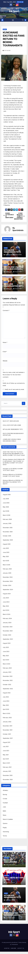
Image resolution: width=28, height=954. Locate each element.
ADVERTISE (6, 948)
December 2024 (8, 577)
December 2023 (7, 626)
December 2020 (8, 775)
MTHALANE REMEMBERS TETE (12, 251)
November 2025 (8, 531)
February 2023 (7, 668)
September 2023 (8, 639)
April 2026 (6, 511)
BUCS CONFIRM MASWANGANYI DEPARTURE (11, 915)
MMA (4, 811)
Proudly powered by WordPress (10, 942)
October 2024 (7, 585)
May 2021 (6, 755)
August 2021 (6, 742)
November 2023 (8, 631)
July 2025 (6, 548)
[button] (22, 20)
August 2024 (7, 593)
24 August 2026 (10, 917)
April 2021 (6, 759)
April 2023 (6, 660)
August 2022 (6, 693)
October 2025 (7, 536)
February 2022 (7, 717)
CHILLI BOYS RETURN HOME (12, 425)
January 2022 (7, 721)
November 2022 (8, 680)
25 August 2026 (10, 864)
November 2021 (7, 730)
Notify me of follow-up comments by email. (14, 384)
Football (5, 803)
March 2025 (6, 565)
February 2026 (7, 519)
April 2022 (6, 709)
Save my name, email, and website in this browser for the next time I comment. (13, 375)
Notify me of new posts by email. (14, 389)
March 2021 (6, 763)
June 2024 (6, 602)
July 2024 (6, 598)
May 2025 (6, 556)
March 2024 (6, 614)
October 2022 (7, 684)
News (4, 815)
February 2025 (7, 569)
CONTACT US (20, 948)
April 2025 (6, 560)
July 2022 (6, 697)
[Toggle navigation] (13, 20)
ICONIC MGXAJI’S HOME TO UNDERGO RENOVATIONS (18, 216)
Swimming (6, 831)
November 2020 (8, 779)
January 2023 (7, 672)
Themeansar (15, 944)
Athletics (5, 790)
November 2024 (8, 581)
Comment (6, 310)
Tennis (5, 836)
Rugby (5, 827)
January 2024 (7, 622)
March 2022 (6, 713)
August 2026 (6, 494)
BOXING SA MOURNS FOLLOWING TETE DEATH (13, 482)
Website (5, 361)
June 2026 (6, 503)
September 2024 (8, 589)
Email (5, 351)
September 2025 (8, 540)
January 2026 (7, 523)
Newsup (24, 942)
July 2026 (6, 498)
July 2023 (6, 647)
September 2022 (8, 688)
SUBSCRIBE (13, 948)
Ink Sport (14, 11)
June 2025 (6, 552)
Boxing (4, 29)
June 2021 (6, 750)
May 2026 (6, 507)
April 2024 (6, 610)
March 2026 (6, 515)
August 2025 (6, 544)
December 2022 (7, 676)
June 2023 (6, 651)
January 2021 (7, 771)
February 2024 (7, 618)
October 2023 (7, 635)
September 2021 (8, 738)
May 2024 (6, 606)
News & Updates (8, 819)
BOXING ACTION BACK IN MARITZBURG (9, 215)
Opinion (5, 823)
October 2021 (7, 734)
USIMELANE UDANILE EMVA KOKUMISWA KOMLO (13, 269)
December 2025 (7, 527)
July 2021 (6, 746)
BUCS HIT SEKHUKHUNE (11, 421)
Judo (4, 807)
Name (5, 342)
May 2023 (6, 655)
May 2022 (6, 705)
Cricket (5, 798)
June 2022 (6, 701)
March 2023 (6, 664)
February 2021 (7, 767)
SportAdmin (17, 230)
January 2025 (7, 573)
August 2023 (6, 643)
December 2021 (7, 726)
